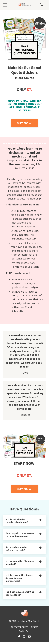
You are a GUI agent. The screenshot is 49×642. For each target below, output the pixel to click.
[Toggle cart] (42, 5)
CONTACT (24, 630)
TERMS (34, 627)
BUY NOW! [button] (24, 123)
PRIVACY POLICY (19, 627)
